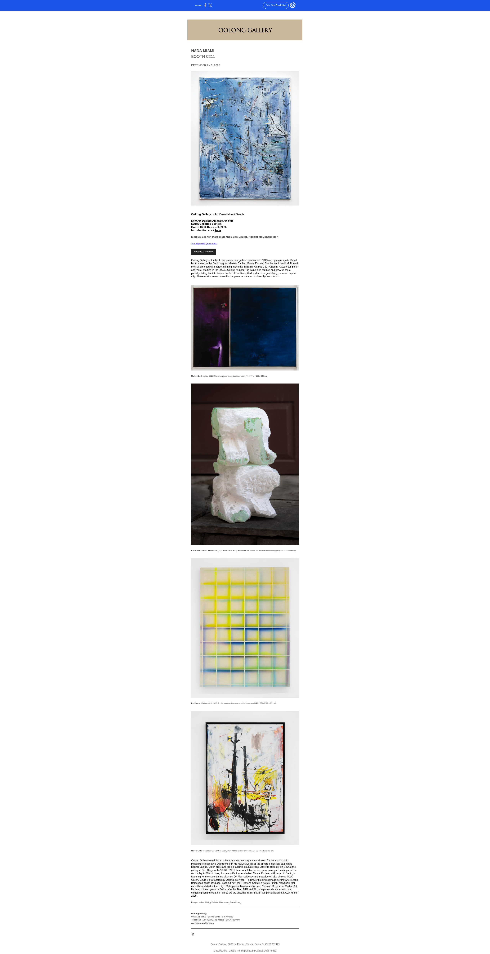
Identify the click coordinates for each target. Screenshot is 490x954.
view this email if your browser (204, 244)
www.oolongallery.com (202, 923)
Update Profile (236, 950)
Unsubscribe (220, 950)
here (218, 230)
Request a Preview (203, 251)
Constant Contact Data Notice (260, 950)
